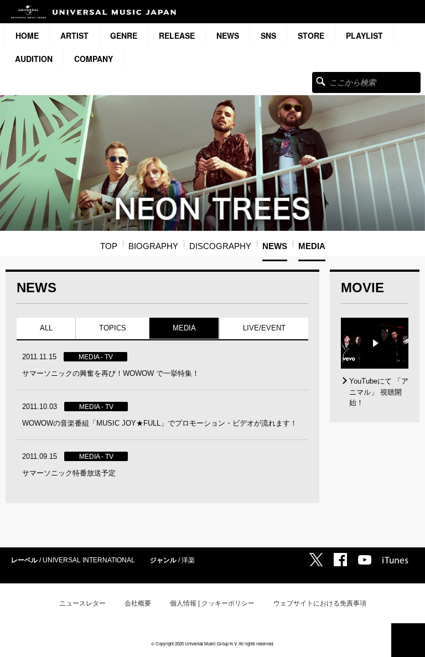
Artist (74, 35)
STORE (311, 35)
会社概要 (138, 603)
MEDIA (184, 328)
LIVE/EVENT (263, 328)
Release (177, 35)
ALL (46, 328)
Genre (123, 35)
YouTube (364, 560)
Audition (34, 58)
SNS (268, 35)
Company (93, 58)
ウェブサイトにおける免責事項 (319, 603)
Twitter (316, 559)
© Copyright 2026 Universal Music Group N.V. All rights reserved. (212, 643)
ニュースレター (82, 603)
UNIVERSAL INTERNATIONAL (89, 560)
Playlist (364, 35)
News (227, 35)
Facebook (340, 559)
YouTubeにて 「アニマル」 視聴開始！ (378, 392)
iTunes (395, 560)
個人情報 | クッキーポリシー (212, 603)
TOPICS (112, 328)
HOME (27, 35)
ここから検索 (320, 81)
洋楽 (188, 560)
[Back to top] (408, 640)
